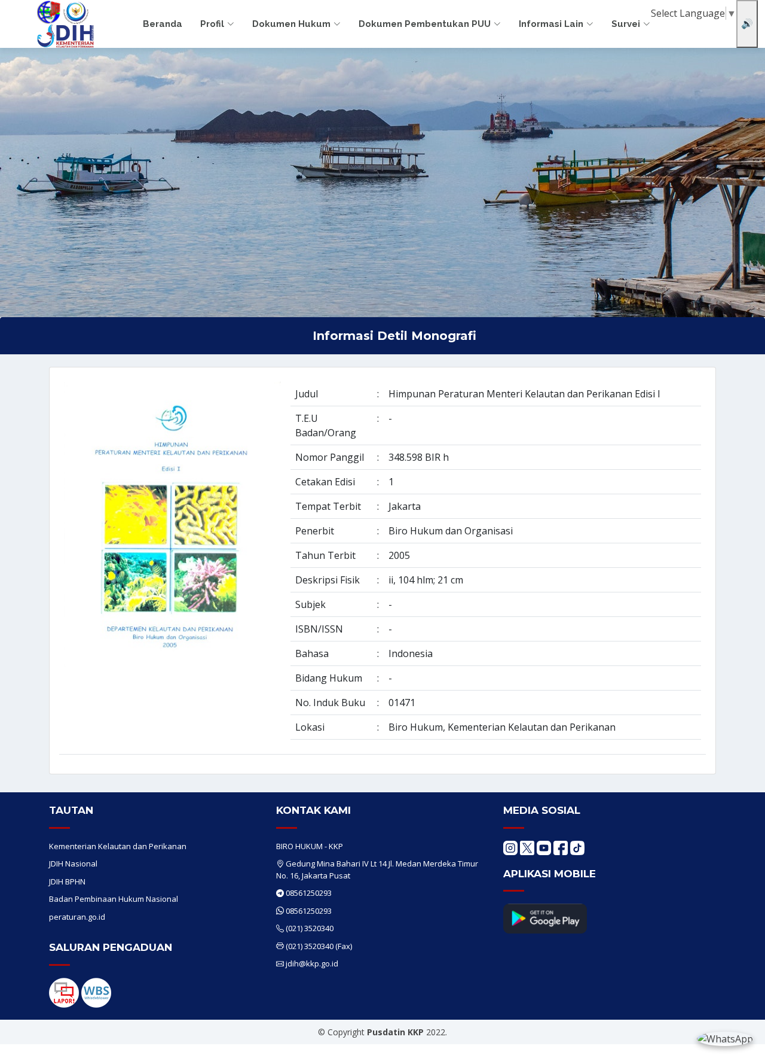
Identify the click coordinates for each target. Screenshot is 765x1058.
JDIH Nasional (73, 863)
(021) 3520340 (309, 928)
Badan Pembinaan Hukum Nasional (113, 898)
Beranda (162, 24)
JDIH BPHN (67, 881)
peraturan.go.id (77, 916)
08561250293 (309, 892)
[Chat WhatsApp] (725, 1038)
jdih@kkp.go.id (312, 963)
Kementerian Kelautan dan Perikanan (117, 846)
